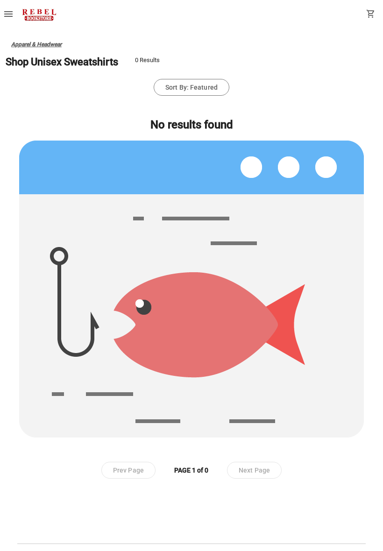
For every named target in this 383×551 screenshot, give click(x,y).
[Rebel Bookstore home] (39, 15)
